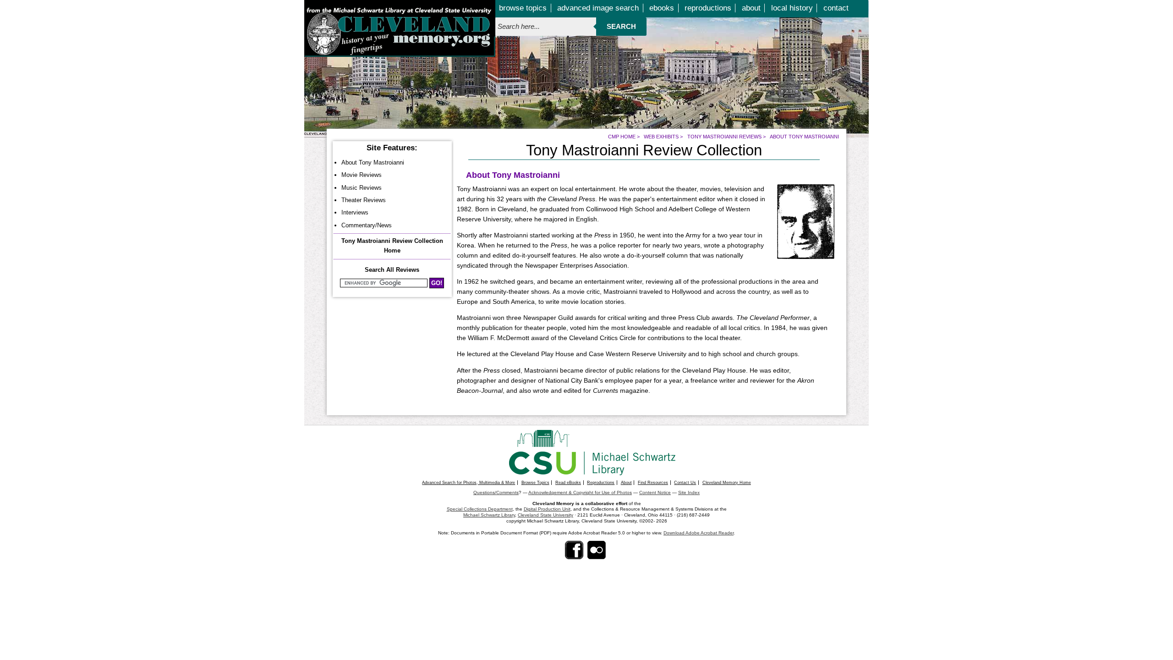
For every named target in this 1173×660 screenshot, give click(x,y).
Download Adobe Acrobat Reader (698, 532)
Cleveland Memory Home (726, 482)
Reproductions (600, 482)
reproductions (708, 8)
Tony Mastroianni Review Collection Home (392, 245)
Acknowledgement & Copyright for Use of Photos (580, 492)
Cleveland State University (545, 514)
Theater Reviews (363, 200)
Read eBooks (568, 482)
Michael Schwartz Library (489, 514)
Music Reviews (361, 187)
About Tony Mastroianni (372, 162)
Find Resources (653, 482)
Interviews (354, 212)
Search (621, 26)
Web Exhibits (661, 136)
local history (792, 8)
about (751, 8)
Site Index (689, 492)
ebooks (661, 8)
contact (836, 8)
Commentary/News (366, 225)
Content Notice (655, 492)
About (626, 482)
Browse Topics (535, 482)
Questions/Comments (496, 492)
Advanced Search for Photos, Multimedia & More (468, 482)
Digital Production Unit (547, 509)
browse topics (523, 8)
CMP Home (622, 136)
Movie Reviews (361, 174)
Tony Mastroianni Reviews (724, 136)
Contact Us (685, 482)
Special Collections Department (480, 509)
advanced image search (598, 8)
